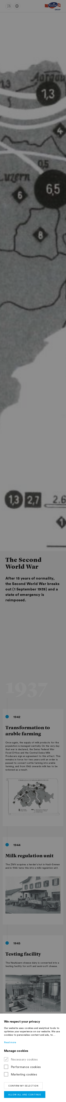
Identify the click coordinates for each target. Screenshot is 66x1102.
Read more (10, 1042)
